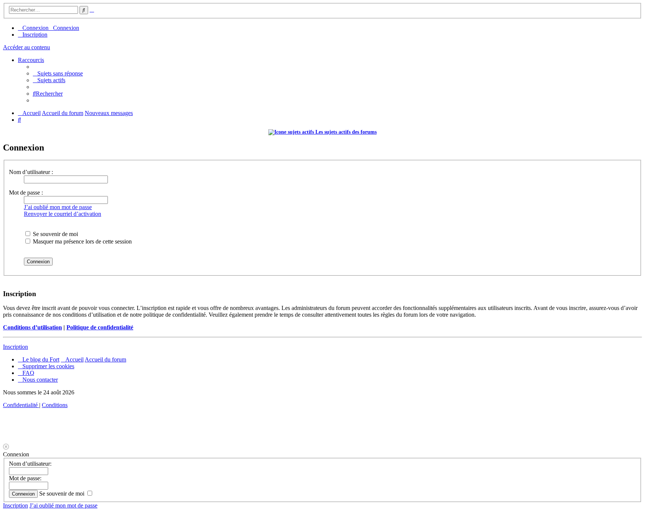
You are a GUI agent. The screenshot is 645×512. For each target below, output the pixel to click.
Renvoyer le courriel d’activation (62, 214)
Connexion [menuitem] (35, 28)
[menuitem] (58, 73)
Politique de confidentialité (99, 327)
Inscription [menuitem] (34, 34)
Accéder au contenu (26, 47)
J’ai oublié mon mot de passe (58, 207)
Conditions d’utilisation (32, 327)
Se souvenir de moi (54, 234)
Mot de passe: (25, 478)
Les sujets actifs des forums (345, 132)
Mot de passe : (26, 192)
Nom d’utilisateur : (31, 172)
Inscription (15, 347)
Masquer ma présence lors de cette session (81, 241)
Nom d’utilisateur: (30, 463)
